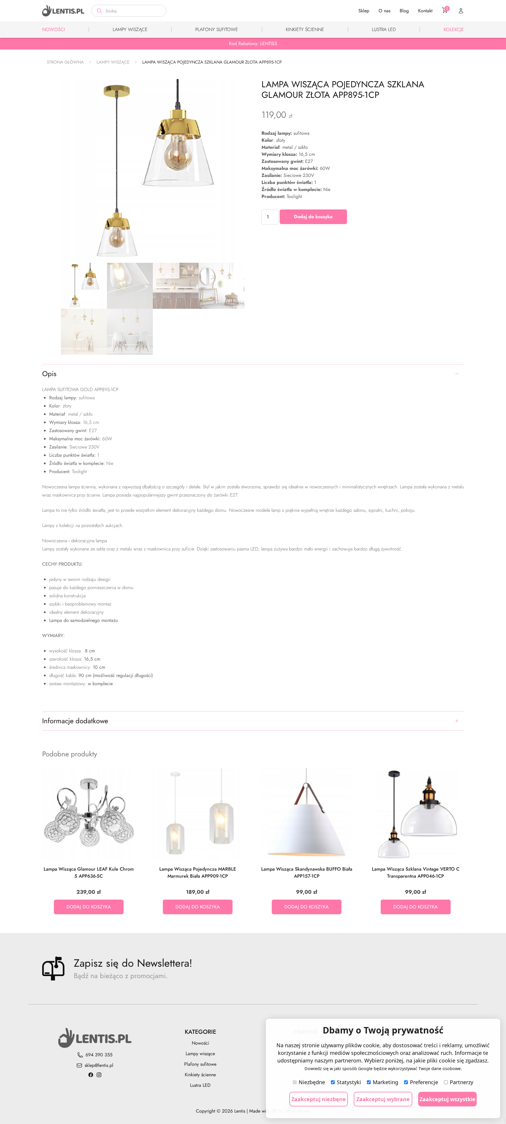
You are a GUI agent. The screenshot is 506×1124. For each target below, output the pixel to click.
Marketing (385, 1082)
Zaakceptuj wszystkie (448, 1099)
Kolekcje (454, 29)
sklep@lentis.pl (99, 1065)
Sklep (363, 10)
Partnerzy (461, 1082)
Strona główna (65, 62)
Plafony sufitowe (216, 29)
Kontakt (425, 10)
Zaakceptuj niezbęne (318, 1099)
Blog (404, 10)
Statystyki (349, 1082)
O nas (384, 10)
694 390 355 (99, 1054)
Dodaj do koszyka (313, 216)
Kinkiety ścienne (305, 29)
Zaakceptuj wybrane (383, 1099)
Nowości (53, 29)
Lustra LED (384, 29)
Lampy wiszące (130, 29)
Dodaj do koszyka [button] (88, 906)
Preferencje (424, 1082)
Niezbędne (312, 1082)
